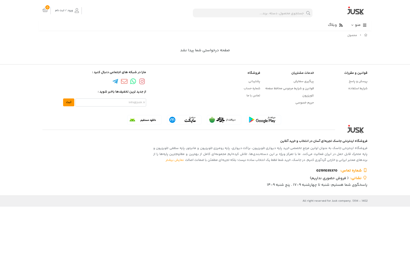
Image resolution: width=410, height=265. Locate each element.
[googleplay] (264, 120)
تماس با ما (253, 95)
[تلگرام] (115, 82)
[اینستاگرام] (142, 82)
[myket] (184, 120)
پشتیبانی (254, 81)
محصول (352, 35)
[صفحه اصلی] (366, 35)
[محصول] (205, 129)
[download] (144, 120)
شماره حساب (252, 88)
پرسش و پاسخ (358, 81)
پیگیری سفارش (304, 81)
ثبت (68, 102)
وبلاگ (332, 25)
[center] (308, 13)
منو (358, 25)
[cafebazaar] (224, 120)
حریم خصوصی (304, 102)
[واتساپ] (133, 82)
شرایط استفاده (358, 88)
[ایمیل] (124, 82)
